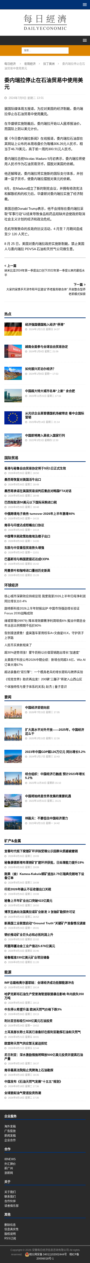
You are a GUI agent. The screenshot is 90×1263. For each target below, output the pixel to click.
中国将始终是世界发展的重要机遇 (48, 796)
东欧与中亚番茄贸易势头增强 (24, 547)
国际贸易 (11, 457)
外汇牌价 (10, 1163)
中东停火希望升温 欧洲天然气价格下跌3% (33, 1009)
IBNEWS (10, 1159)
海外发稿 (10, 1126)
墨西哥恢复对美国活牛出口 (22, 479)
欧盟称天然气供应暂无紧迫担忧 (25, 1043)
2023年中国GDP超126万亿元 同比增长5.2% (55, 752)
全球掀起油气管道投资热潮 (22, 1093)
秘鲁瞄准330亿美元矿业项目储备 (26, 957)
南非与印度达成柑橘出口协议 (24, 525)
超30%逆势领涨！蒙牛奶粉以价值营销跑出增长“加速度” (42, 652)
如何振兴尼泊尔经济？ (40, 369)
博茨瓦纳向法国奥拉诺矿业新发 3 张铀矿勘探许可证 (39, 912)
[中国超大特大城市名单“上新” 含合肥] (13, 395)
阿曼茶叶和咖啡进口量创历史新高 (27, 570)
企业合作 (10, 1140)
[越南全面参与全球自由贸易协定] (13, 351)
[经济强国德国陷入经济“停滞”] (13, 329)
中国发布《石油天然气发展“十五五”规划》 (33, 1081)
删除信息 (10, 1224)
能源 (7, 972)
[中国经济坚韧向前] (13, 712)
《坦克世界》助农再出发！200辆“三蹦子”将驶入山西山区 (43, 679)
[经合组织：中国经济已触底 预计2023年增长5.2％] (13, 778)
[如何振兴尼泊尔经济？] (13, 373)
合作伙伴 (10, 1201)
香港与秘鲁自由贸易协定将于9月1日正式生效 (35, 468)
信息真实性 (11, 1229)
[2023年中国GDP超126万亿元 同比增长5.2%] (13, 756)
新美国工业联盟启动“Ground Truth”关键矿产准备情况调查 (45, 923)
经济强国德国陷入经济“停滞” (45, 324)
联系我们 (10, 1196)
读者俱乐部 (11, 1205)
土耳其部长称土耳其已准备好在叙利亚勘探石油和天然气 (42, 1032)
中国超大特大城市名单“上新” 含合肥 (50, 391)
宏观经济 (30, 63)
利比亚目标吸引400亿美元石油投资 (28, 1021)
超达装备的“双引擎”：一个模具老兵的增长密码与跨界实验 (43, 672)
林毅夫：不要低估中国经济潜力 (46, 818)
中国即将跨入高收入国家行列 (45, 435)
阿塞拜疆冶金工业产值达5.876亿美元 (29, 946)
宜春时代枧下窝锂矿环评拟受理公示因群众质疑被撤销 (41, 851)
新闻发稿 (10, 1135)
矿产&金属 (12, 840)
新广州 (8, 1168)
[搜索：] (45, 50)
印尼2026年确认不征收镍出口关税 (27, 889)
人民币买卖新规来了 (18, 645)
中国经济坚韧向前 (37, 707)
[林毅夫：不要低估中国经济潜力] (13, 822)
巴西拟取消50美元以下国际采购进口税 (30, 502)
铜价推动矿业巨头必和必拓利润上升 (28, 934)
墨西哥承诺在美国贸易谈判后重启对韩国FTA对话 (37, 491)
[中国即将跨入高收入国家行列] (13, 440)
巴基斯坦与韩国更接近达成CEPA (26, 559)
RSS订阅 (10, 1238)
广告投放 (10, 1131)
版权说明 (10, 1233)
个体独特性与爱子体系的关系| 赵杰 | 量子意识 (35, 686)
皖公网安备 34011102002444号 (48, 1254)
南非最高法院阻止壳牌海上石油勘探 (28, 1070)
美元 (43, 114)
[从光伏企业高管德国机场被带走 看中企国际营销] (13, 417)
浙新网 (8, 1172)
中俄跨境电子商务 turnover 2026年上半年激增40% (39, 513)
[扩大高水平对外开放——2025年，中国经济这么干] (13, 734)
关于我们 (10, 1192)
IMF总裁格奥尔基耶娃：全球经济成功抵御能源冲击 (39, 982)
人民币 (65, 123)
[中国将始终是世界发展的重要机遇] (13, 800)
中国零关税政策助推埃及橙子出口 (27, 536)
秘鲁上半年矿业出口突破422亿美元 (28, 900)
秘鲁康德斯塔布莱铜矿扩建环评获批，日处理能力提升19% (44, 862)
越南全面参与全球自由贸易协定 (46, 346)
